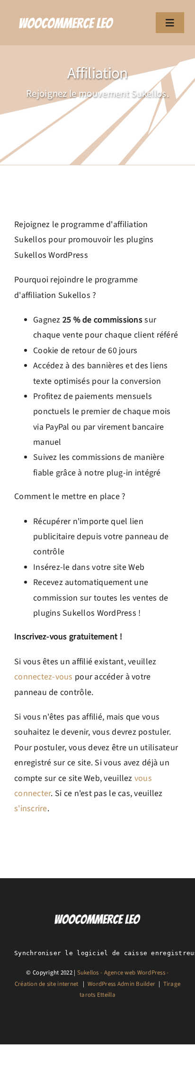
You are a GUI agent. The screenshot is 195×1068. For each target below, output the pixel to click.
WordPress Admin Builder (121, 984)
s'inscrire (30, 808)
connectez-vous (43, 677)
